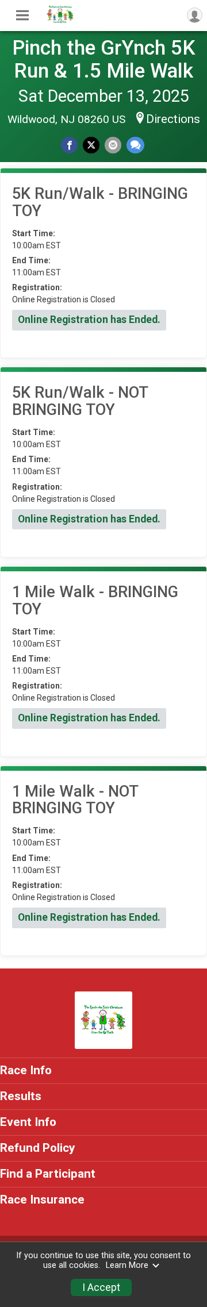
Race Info (26, 1070)
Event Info (28, 1122)
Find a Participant (47, 1174)
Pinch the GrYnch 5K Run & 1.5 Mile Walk (103, 59)
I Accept (101, 1287)
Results (20, 1096)
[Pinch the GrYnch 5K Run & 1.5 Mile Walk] (60, 21)
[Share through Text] (135, 145)
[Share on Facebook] (69, 145)
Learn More (127, 1265)
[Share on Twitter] (91, 145)
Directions (173, 119)
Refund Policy (37, 1148)
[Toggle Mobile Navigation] (22, 15)
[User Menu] (194, 15)
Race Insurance (42, 1199)
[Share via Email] (113, 145)
